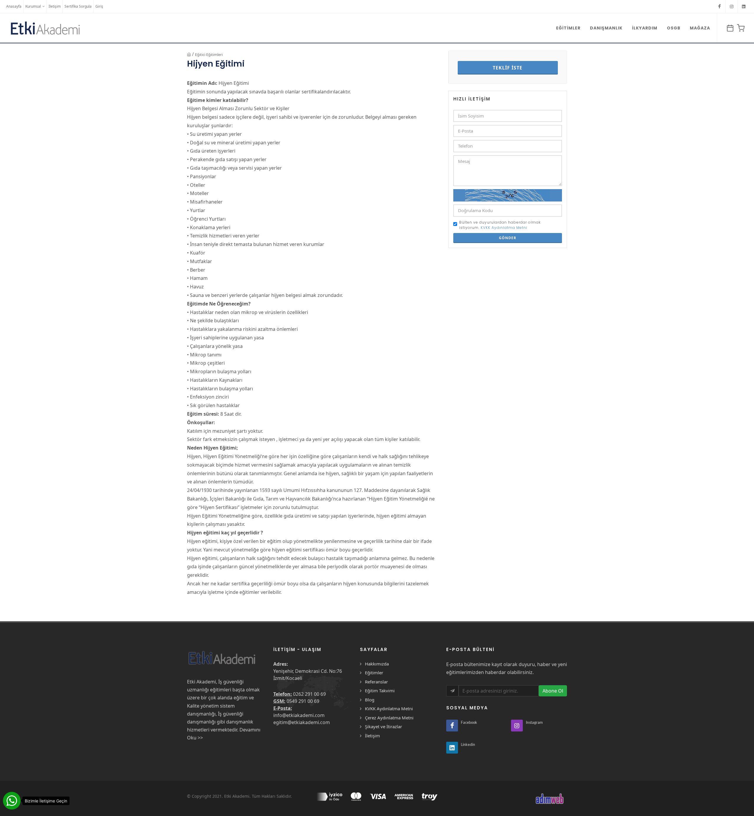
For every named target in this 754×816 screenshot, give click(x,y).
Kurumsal (33, 6)
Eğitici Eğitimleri (209, 54)
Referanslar (376, 682)
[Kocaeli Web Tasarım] (549, 798)
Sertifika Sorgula (78, 6)
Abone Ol (553, 691)
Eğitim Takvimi (380, 690)
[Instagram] (732, 6)
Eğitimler (374, 672)
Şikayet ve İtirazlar (383, 726)
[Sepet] (740, 28)
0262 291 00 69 (309, 694)
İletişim (55, 6)
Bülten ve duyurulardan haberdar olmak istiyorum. (500, 225)
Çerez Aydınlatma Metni (389, 718)
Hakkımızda (377, 664)
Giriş (99, 6)
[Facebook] (719, 6)
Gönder (507, 237)
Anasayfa (14, 6)
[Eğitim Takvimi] (729, 28)
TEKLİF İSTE (507, 68)
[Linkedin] (744, 6)
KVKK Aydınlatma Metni (504, 227)
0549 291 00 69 (303, 701)
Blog (369, 700)
